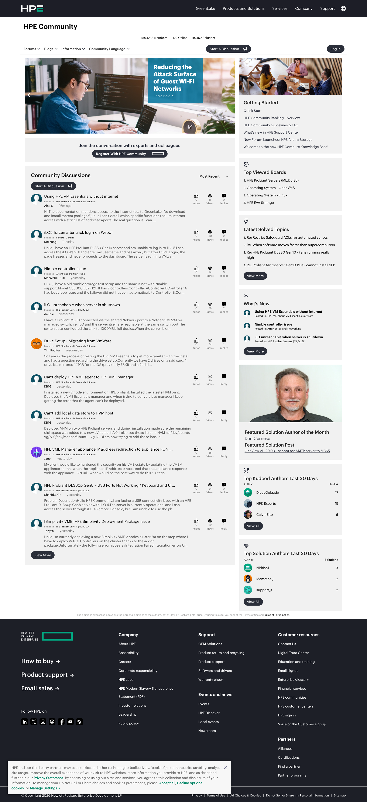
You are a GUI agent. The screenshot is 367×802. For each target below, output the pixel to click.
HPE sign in (287, 715)
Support (327, 8)
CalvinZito (264, 514)
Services (280, 8)
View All (253, 602)
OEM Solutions (210, 644)
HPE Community (50, 26)
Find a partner (289, 766)
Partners (286, 739)
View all (253, 526)
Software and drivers (215, 670)
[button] (225, 767)
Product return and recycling (221, 653)
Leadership (127, 714)
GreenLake (205, 8)
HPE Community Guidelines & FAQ (271, 125)
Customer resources (298, 634)
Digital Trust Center (293, 653)
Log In (336, 49)
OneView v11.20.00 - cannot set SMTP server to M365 (287, 451)
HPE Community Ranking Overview (272, 118)
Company (304, 8)
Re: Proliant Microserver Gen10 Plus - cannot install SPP (291, 265)
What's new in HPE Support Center (271, 132)
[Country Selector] (343, 8)
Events (203, 704)
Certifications (289, 757)
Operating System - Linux (267, 195)
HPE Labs (126, 679)
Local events (208, 722)
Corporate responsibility (138, 670)
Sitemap (340, 795)
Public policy (129, 723)
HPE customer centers (296, 706)
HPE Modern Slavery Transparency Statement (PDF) (146, 692)
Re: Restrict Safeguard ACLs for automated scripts (287, 237)
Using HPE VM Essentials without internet (288, 311)
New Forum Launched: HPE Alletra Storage (278, 139)
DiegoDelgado (267, 492)
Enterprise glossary (293, 679)
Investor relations (133, 705)
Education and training (296, 662)
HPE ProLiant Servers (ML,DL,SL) (72, 310)
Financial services (292, 688)
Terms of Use (216, 795)
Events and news (215, 694)
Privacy (197, 795)
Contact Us (287, 644)
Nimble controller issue (273, 324)
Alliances (285, 748)
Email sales (37, 688)
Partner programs (292, 775)
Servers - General (65, 237)
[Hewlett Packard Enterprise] (58, 636)
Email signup (288, 670)
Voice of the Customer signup (302, 724)
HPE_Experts (266, 503)
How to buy (37, 661)
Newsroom (207, 731)
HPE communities (292, 697)
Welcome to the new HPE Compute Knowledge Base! (286, 147)
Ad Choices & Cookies (245, 795)
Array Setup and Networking (70, 273)
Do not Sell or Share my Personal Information (297, 795)
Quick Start (253, 111)
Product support (44, 674)
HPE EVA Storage (260, 202)
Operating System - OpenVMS (271, 188)
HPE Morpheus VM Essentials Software (76, 201)
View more (42, 555)
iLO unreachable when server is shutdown (289, 337)
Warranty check (210, 679)
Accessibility (128, 653)
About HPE (127, 644)
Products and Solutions (244, 8)
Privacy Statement (48, 778)
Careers (125, 662)
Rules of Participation (276, 614)
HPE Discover (209, 713)
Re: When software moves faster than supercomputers (291, 245)
